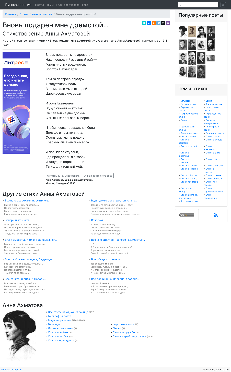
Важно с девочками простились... (27, 200)
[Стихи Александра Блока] (192, 31)
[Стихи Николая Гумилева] (210, 31)
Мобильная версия (11, 369)
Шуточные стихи (189, 201)
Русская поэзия (18, 5)
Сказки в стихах (189, 133)
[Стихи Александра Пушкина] (183, 71)
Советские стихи (215, 133)
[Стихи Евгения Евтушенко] (183, 44)
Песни (117, 328)
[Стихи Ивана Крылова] (201, 44)
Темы (50, 4)
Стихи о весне (188, 136)
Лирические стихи (60, 328)
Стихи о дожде (214, 139)
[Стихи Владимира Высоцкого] (201, 31)
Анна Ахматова (42, 14)
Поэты (39, 4)
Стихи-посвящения (61, 340)
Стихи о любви (58, 336)
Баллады (54, 324)
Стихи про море (189, 182)
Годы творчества (67, 4)
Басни (209, 101)
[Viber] (168, 23)
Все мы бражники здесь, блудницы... (29, 259)
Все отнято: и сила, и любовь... (25, 279)
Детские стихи (188, 104)
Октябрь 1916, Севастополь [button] (63, 175)
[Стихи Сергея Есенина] (192, 44)
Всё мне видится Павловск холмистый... (118, 239)
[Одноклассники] (154, 23)
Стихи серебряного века (98, 175)
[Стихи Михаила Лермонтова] (210, 44)
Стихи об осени (214, 178)
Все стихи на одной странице (68, 312)
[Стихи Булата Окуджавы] (210, 58)
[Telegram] (158, 23)
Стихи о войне (58, 332)
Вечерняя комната (17, 220)
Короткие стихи (123, 324)
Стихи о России (189, 175)
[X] (163, 23)
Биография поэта (59, 316)
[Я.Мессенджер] (144, 23)
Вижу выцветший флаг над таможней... (31, 239)
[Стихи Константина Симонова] (192, 71)
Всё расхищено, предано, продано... (115, 279)
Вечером (97, 220)
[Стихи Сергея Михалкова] (192, 58)
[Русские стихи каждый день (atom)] (216, 216)
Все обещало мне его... (106, 259)
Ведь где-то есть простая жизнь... (114, 200)
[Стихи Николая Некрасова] (201, 58)
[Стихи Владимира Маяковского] (183, 58)
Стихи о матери (214, 165)
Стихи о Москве (189, 168)
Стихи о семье (213, 175)
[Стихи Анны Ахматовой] (183, 31)
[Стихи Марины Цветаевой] (201, 71)
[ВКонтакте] (149, 23)
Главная (10, 14)
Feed (85, 4)
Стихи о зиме (213, 152)
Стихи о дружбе (124, 332)
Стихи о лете (213, 159)
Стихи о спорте (188, 178)
